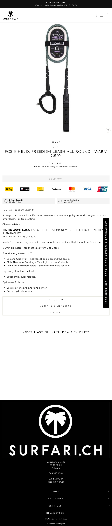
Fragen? (56, 312)
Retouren (56, 299)
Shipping (51, 166)
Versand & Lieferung (56, 306)
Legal (55, 491)
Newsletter (55, 513)
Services (55, 506)
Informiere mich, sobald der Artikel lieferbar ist (106, 263)
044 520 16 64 (56, 473)
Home (55, 142)
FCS (56, 147)
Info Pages (55, 498)
